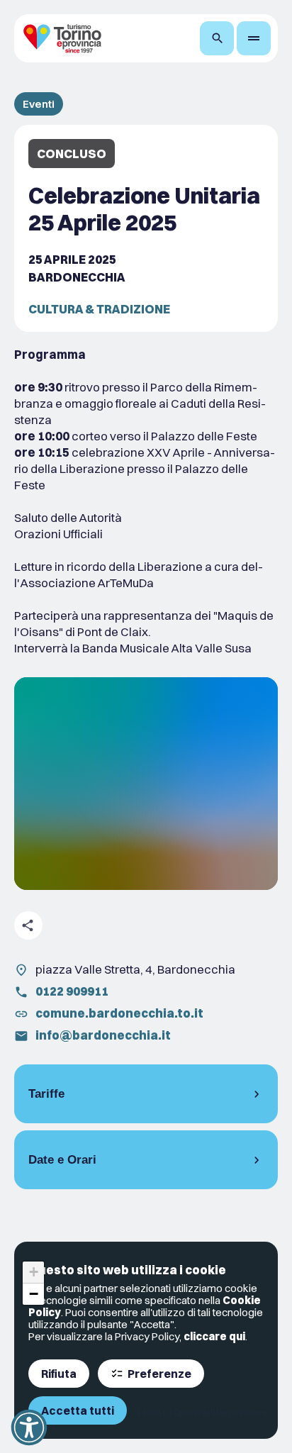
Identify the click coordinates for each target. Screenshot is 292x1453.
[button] (33, 1273)
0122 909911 (71, 991)
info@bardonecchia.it (103, 1035)
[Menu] (254, 38)
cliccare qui (214, 1336)
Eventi (39, 104)
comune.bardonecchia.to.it (119, 1013)
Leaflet (149, 1413)
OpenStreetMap (200, 1413)
